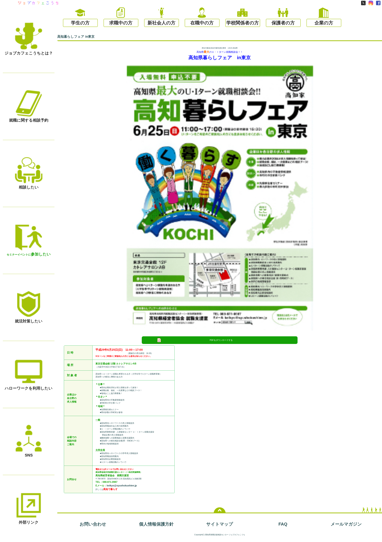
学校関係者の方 (242, 22)
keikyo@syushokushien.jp (122, 485)
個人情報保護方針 (156, 524)
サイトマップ (219, 524)
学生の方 (80, 22)
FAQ (282, 524)
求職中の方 (121, 22)
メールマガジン (346, 524)
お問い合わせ (93, 524)
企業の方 (324, 22)
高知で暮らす (110, 489)
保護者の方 (283, 22)
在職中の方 (202, 22)
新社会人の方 (161, 22)
